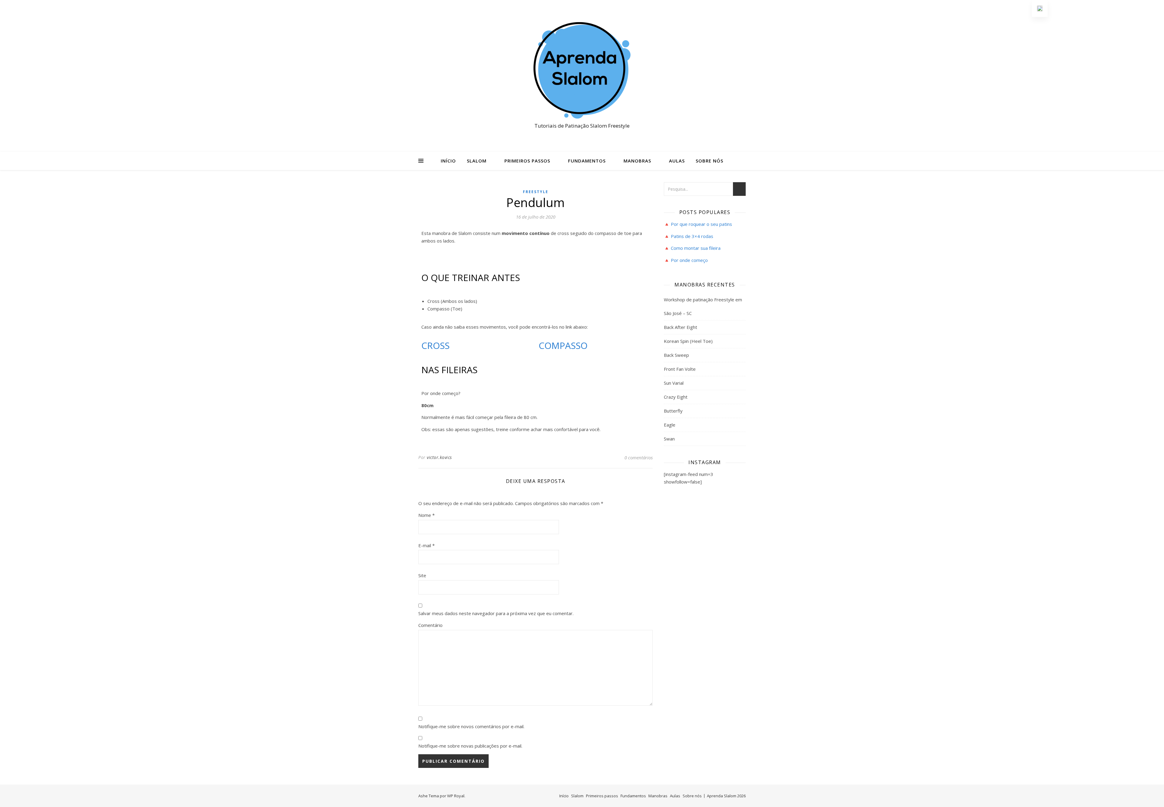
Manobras (637, 161)
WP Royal (455, 796)
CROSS (435, 345)
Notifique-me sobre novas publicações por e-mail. (470, 746)
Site (422, 575)
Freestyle (535, 191)
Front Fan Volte (680, 369)
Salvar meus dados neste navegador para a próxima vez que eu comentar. (496, 613)
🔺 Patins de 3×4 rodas (688, 236)
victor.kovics (439, 457)
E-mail (426, 545)
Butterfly (673, 411)
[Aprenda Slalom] (582, 70)
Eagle (669, 425)
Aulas (677, 161)
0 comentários (638, 457)
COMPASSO (563, 345)
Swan (669, 439)
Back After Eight (680, 327)
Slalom (477, 161)
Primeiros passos (527, 161)
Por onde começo (689, 260)
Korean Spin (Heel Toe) (688, 341)
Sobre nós (709, 161)
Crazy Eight (675, 397)
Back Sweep (676, 355)
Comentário (430, 625)
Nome (426, 515)
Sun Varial (674, 383)
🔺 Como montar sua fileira (692, 248)
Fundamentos (587, 161)
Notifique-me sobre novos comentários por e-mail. (471, 726)
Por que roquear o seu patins (701, 224)
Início (448, 161)
